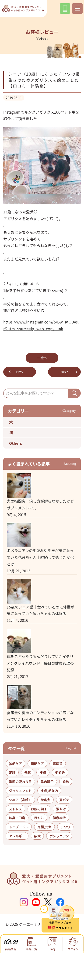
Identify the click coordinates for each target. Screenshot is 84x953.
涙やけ (61, 809)
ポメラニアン (59, 836)
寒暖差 (58, 763)
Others (15, 443)
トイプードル (18, 826)
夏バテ (64, 799)
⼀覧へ (42, 357)
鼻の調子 (47, 781)
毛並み (60, 772)
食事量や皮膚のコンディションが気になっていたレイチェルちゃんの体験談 (40, 716)
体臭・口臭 (17, 817)
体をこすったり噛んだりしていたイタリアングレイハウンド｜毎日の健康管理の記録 (40, 663)
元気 (27, 772)
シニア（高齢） (20, 799)
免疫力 (45, 799)
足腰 (12, 772)
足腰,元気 (44, 826)
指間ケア (37, 763)
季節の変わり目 (20, 781)
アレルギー (17, 836)
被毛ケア (15, 763)
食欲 (66, 781)
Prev (19, 371)
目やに (39, 817)
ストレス (15, 809)
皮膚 (43, 772)
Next (64, 371)
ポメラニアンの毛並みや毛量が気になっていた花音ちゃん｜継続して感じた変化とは (40, 557)
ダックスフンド (20, 790)
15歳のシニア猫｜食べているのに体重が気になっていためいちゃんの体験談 (40, 610)
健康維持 (59, 817)
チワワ (65, 826)
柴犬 (37, 836)
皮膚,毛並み (49, 790)
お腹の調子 (39, 809)
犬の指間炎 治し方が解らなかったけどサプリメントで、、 (40, 504)
